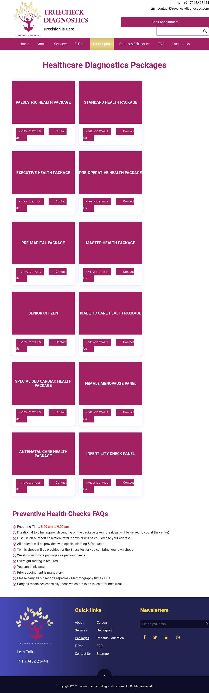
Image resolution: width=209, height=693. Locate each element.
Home (24, 44)
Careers (102, 622)
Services (60, 44)
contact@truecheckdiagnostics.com (183, 8)
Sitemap (103, 654)
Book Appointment (165, 22)
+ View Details (30, 131)
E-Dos (79, 44)
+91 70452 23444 (196, 3)
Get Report (104, 630)
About (42, 44)
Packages (101, 44)
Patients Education (134, 44)
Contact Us (181, 44)
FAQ (161, 44)
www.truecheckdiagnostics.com (102, 686)
